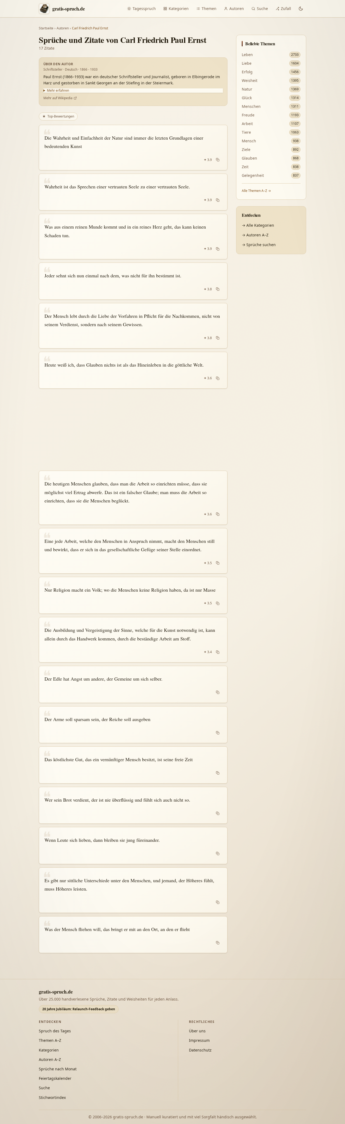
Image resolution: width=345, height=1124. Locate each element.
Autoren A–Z (50, 1059)
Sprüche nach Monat (58, 1068)
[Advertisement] (133, 429)
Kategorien (179, 8)
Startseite (46, 28)
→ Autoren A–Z (255, 234)
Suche (262, 8)
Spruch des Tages (55, 1030)
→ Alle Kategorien (258, 225)
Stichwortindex (52, 1097)
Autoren (236, 8)
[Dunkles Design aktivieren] (300, 8)
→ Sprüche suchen (259, 244)
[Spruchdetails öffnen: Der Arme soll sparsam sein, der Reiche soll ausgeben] (133, 724)
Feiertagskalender (55, 1078)
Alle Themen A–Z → (256, 190)
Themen (209, 8)
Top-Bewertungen (58, 116)
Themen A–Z (50, 1040)
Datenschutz (200, 1050)
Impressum (199, 1040)
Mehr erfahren (58, 90)
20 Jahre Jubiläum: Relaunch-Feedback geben (78, 1009)
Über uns (197, 1030)
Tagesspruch (144, 8)
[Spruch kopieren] (217, 160)
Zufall (286, 8)
